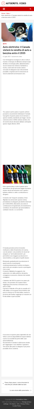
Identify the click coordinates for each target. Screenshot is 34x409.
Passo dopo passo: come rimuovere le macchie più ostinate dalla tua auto (17, 383)
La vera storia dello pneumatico (19, 390)
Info (18, 404)
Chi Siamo (13, 404)
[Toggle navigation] (3, 9)
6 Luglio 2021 (7, 56)
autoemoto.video (17, 56)
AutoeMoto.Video (21, 399)
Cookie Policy (16, 406)
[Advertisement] (17, 93)
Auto (5, 44)
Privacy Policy (25, 404)
